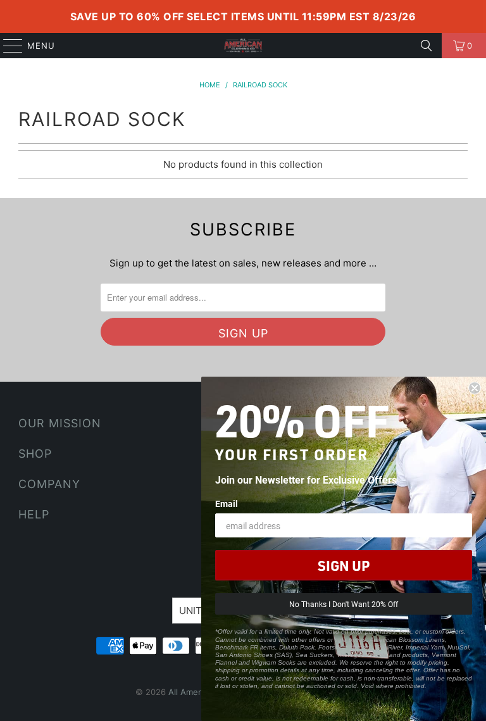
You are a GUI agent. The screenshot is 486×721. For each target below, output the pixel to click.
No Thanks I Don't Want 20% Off (343, 604)
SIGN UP (344, 565)
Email (226, 504)
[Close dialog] (474, 388)
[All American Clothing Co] (243, 45)
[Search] (426, 45)
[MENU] (7, 45)
